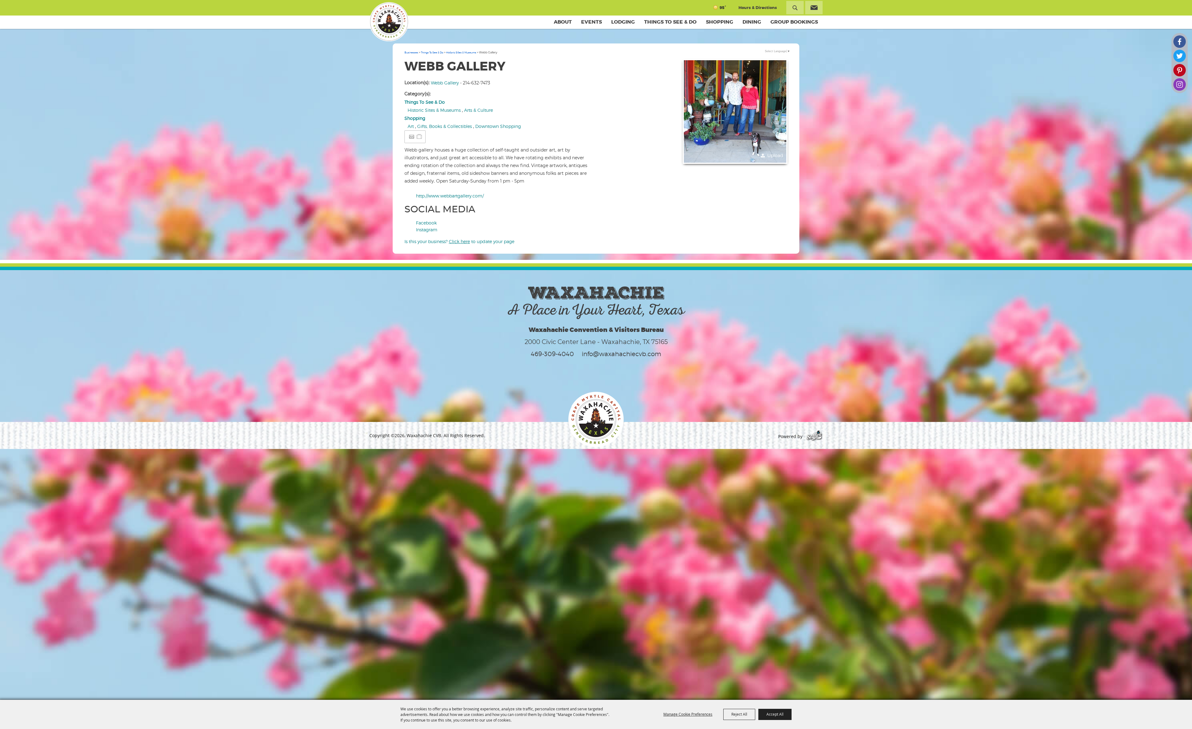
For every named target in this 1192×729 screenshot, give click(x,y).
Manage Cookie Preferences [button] (687, 714)
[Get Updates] (814, 7)
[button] (735, 111)
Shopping (719, 22)
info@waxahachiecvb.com (621, 354)
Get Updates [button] (814, 7)
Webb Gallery (445, 82)
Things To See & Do (670, 22)
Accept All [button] (774, 714)
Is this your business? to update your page (459, 241)
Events (591, 22)
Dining (752, 22)
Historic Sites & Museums (461, 52)
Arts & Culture (478, 110)
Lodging (623, 22)
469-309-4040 (552, 354)
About (563, 22)
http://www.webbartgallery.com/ (450, 195)
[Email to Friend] (411, 137)
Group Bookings (794, 22)
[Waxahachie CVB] (389, 21)
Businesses (411, 52)
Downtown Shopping (498, 126)
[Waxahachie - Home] (596, 419)
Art (411, 126)
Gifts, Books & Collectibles (444, 126)
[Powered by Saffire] (814, 436)
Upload (775, 155)
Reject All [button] (739, 714)
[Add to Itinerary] (419, 136)
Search (795, 7)
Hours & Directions (757, 7)
